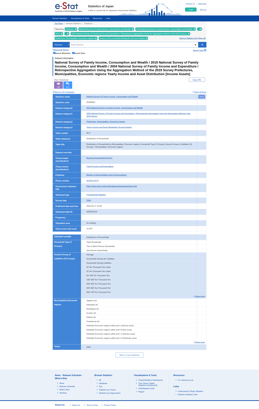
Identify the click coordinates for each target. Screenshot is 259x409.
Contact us (190, 4)
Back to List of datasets (64, 92)
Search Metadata (62, 53)
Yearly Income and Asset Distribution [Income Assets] (109, 127)
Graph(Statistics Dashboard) (150, 380)
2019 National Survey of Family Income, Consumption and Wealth (114, 108)
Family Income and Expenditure (100, 166)
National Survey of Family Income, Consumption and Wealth (112, 96)
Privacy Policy (110, 405)
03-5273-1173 (92, 180)
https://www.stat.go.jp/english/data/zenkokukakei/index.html (111, 186)
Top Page (59, 23)
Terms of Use (92, 405)
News (61, 383)
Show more (200, 296)
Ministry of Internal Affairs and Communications (106, 175)
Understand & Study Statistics (190, 391)
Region (141, 392)
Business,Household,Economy (99, 158)
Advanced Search (61, 50)
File (100, 386)
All (100, 380)
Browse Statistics (60, 18)
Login (190, 9)
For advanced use (185, 380)
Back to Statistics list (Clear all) (193, 38)
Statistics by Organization (110, 393)
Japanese (202, 4)
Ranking (63, 393)
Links (108, 18)
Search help (198, 50)
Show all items (200, 92)
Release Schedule (67, 386)
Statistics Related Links (188, 394)
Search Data (79, 53)
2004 (88, 200)
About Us (76, 405)
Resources (97, 18)
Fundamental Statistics (96, 195)
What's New (64, 390)
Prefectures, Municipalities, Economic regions (105, 121)
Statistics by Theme (107, 390)
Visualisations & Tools (80, 18)
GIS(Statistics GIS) (146, 388)
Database (103, 383)
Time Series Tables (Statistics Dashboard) (147, 384)
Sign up (203, 9)
